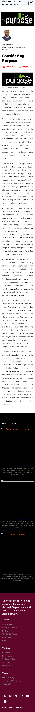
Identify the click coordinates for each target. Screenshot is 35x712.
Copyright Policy (9, 684)
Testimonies (7, 662)
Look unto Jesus (17, 572)
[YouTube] (27, 696)
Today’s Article (8, 659)
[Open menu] (30, 3)
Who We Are (7, 624)
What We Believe (9, 628)
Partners (6, 631)
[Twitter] (16, 696)
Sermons (6, 653)
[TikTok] (22, 696)
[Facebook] (5, 696)
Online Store (7, 665)
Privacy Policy (8, 678)
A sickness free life (17, 519)
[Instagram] (11, 696)
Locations (6, 637)
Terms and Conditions (12, 681)
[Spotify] (5, 701)
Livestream (7, 656)
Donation (6, 640)
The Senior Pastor (10, 634)
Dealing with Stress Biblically (17, 466)
